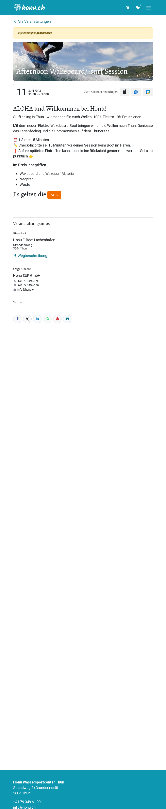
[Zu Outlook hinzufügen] (136, 92)
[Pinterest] (57, 319)
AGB (54, 194)
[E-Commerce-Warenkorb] (127, 7)
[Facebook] (17, 319)
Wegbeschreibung (32, 256)
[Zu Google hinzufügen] (148, 92)
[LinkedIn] (37, 319)
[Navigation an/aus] (148, 7)
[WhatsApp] (47, 319)
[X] (27, 319)
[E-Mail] (67, 319)
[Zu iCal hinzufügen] (125, 92)
